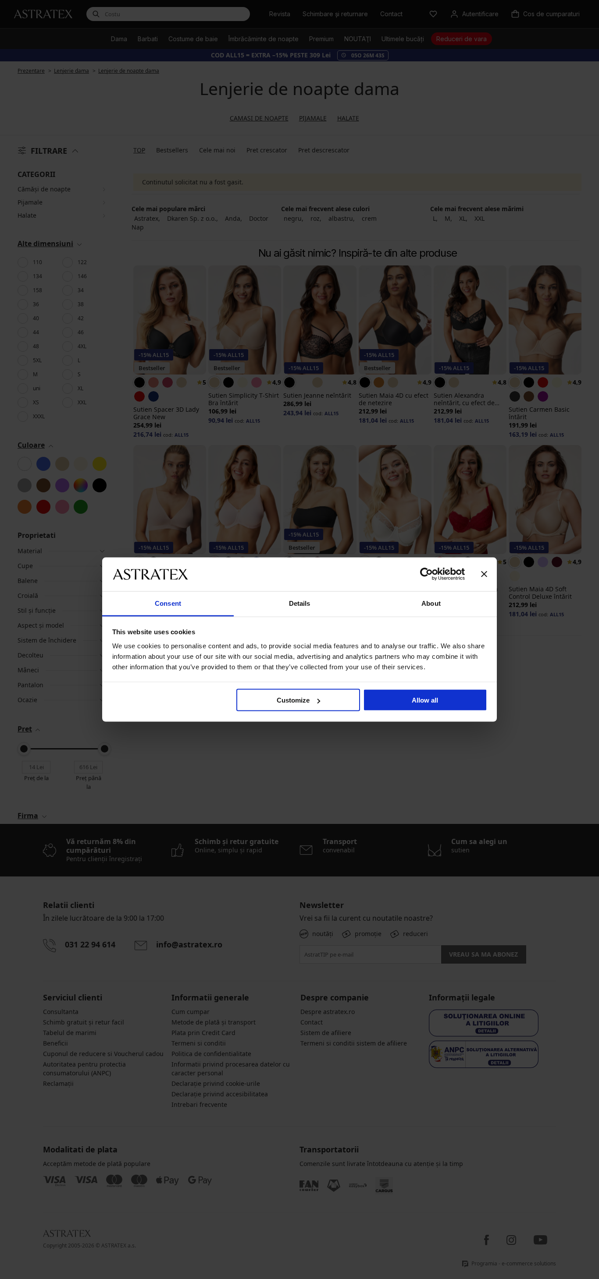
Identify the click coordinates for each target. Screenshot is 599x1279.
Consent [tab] (168, 603)
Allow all (425, 700)
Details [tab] (299, 603)
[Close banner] (484, 574)
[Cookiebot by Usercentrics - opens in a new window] (426, 574)
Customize (293, 700)
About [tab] (431, 603)
